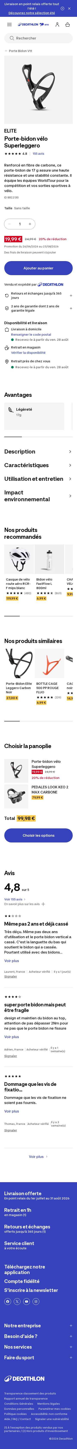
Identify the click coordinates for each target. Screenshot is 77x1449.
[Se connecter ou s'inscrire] (57, 24)
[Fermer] (69, 8)
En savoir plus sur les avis (22, 904)
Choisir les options (39, 835)
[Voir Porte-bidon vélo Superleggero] (16, 771)
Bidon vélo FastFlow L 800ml (44, 584)
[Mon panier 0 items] (67, 24)
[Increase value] (30, 224)
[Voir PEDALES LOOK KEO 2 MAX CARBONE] (16, 796)
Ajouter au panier (38, 268)
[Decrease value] (9, 224)
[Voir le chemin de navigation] (6, 51)
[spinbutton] (20, 224)
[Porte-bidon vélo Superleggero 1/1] (38, 90)
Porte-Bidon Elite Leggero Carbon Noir (19, 688)
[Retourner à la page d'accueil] (33, 24)
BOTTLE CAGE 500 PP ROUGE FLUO (47, 688)
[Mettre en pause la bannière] (62, 8)
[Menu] (9, 24)
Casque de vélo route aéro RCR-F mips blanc (18, 584)
